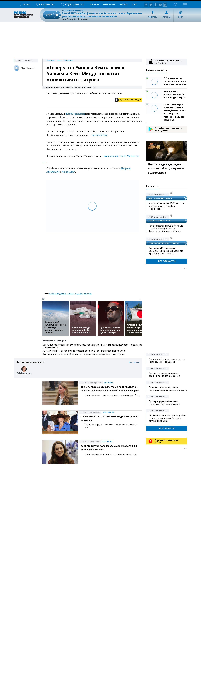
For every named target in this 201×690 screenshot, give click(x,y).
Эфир (180, 17)
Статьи (59, 60)
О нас (134, 4)
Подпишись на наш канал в (130, 100)
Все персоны (134, 362)
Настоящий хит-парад (160, 198)
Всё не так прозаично (159, 221)
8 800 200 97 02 (47, 4)
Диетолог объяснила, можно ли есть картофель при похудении (167, 360)
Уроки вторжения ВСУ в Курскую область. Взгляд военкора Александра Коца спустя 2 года (166, 228)
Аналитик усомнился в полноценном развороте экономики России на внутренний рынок (167, 418)
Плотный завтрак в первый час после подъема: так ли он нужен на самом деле (83, 354)
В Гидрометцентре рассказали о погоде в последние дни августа (175, 81)
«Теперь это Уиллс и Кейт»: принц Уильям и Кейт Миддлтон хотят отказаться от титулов (86, 74)
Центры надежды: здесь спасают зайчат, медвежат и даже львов (166, 168)
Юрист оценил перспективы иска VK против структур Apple (174, 94)
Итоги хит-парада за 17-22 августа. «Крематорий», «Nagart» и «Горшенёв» (166, 206)
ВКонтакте (52, 171)
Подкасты (152, 17)
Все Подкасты (167, 261)
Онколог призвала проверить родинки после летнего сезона (164, 374)
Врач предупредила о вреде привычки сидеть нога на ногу (164, 402)
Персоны (167, 17)
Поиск (175, 4)
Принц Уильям (75, 293)
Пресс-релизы (109, 4)
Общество (68, 60)
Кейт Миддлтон (75, 113)
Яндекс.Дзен (68, 171)
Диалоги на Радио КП (75, 11)
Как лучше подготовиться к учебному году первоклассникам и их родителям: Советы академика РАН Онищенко (92, 346)
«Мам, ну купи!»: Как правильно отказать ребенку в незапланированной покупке (83, 351)
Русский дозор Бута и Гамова (163, 243)
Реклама (124, 4)
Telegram (126, 168)
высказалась (111, 156)
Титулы (88, 293)
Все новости (166, 428)
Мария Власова (28, 68)
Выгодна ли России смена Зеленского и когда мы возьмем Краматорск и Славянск (166, 251)
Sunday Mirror (99, 134)
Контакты (94, 4)
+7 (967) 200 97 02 (74, 4)
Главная (50, 60)
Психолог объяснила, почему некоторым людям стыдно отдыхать (168, 388)
